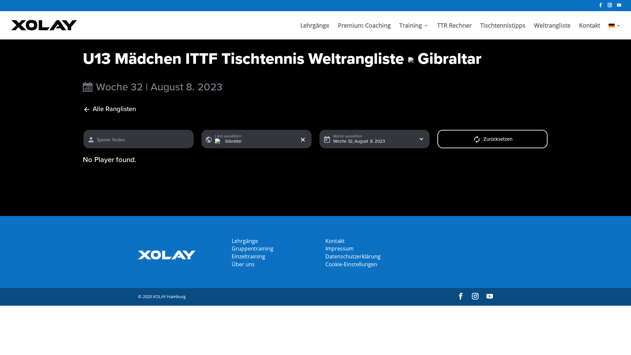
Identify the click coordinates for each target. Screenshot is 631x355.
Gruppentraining (252, 248)
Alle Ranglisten (114, 109)
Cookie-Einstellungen (351, 264)
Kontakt (589, 26)
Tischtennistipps (503, 26)
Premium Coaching (364, 26)
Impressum (339, 248)
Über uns (243, 264)
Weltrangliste (552, 26)
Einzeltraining (248, 256)
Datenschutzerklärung (353, 256)
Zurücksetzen (497, 139)
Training (410, 26)
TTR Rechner (454, 26)
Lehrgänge (314, 26)
